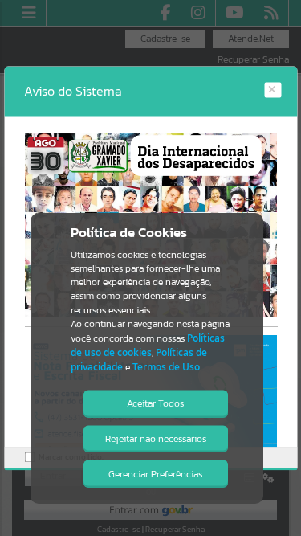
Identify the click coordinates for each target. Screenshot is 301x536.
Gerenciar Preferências (155, 474)
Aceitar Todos (155, 403)
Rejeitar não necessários (155, 439)
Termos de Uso (166, 367)
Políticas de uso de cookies (148, 345)
